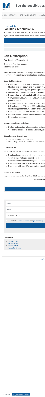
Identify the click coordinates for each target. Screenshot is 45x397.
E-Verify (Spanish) (14, 243)
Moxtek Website (13, 246)
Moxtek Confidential (14, 248)
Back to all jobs (10, 26)
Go (13, 394)
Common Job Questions (22, 394)
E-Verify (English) (13, 241)
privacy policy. (38, 221)
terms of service (24, 221)
